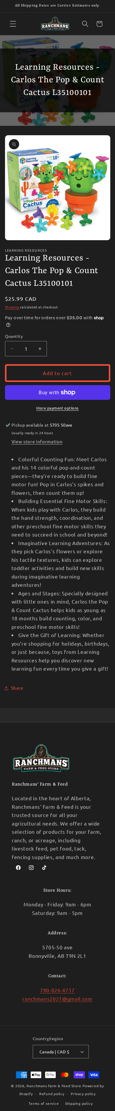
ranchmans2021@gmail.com (57, 998)
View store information (37, 441)
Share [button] (17, 688)
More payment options (57, 407)
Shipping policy (79, 1103)
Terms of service (44, 1103)
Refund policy (52, 1093)
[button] (13, 24)
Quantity (14, 336)
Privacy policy (83, 1093)
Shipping (12, 307)
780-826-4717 (57, 990)
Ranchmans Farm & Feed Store (54, 1085)
